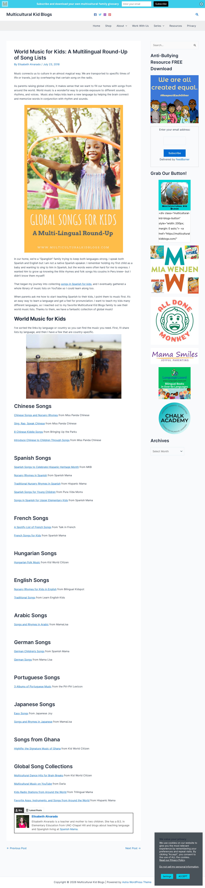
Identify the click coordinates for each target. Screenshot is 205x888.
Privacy (191, 25)
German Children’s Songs (29, 651)
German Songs (23, 659)
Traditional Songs (24, 597)
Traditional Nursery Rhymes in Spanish (37, 483)
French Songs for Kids (27, 535)
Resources (175, 25)
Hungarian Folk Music (27, 562)
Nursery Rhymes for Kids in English (35, 589)
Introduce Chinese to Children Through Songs (42, 440)
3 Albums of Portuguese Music (32, 686)
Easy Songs (21, 713)
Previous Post (17, 848)
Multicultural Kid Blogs (29, 14)
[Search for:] (175, 45)
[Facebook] (95, 14)
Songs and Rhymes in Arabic (31, 624)
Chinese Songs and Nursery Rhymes (36, 415)
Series (157, 25)
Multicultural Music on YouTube (33, 783)
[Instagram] (104, 14)
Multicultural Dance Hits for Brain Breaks (38, 775)
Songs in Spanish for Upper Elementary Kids (41, 500)
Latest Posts (35, 810)
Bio (20, 810)
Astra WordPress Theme (136, 882)
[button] (197, 14)
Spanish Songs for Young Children (35, 492)
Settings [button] (167, 876)
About (120, 25)
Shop (108, 25)
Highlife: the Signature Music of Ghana (37, 748)
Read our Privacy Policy (172, 860)
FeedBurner (182, 159)
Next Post (133, 848)
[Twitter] (100, 14)
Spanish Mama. (69, 829)
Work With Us (140, 25)
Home (96, 25)
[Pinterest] (109, 14)
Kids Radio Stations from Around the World (40, 792)
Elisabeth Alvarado (45, 816)
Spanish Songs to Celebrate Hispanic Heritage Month (46, 467)
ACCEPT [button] (183, 876)
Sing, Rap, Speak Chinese (29, 423)
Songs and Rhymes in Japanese (33, 721)
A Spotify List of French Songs (32, 527)
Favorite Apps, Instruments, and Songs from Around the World (52, 800)
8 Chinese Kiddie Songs (28, 431)
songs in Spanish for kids (76, 284)
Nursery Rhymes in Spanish (30, 475)
